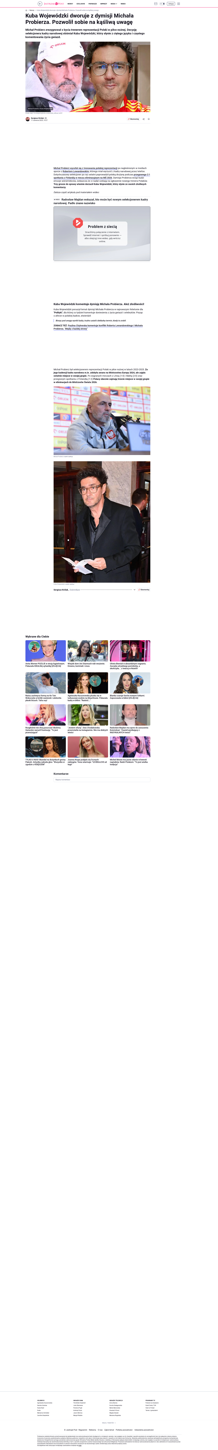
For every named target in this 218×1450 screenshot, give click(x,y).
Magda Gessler (114, 1413)
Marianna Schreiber (43, 1413)
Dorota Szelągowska (115, 1405)
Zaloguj (171, 4)
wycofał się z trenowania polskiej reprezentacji (93, 168)
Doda (39, 1410)
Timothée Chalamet (79, 1403)
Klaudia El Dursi (114, 1410)
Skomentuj (134, 119)
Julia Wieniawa (78, 1405)
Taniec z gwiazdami (152, 1410)
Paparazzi (93, 4)
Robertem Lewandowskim (76, 171)
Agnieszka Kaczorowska (44, 1403)
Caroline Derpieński (43, 1415)
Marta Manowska (114, 1408)
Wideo (123, 4)
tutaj (80, 1445)
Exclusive (81, 4)
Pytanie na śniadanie (152, 1403)
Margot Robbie (77, 1415)
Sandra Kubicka (42, 1405)
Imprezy (103, 4)
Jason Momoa (77, 1413)
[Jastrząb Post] (56, 4)
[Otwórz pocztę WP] (156, 4)
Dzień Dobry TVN (151, 1405)
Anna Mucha (113, 1403)
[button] (162, 3)
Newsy (70, 4)
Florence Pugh (77, 1408)
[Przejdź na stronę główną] (40, 5)
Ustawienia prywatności (144, 1430)
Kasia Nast (40, 1408)
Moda (113, 4)
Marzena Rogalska (115, 1415)
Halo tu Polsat (150, 1408)
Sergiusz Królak (37, 118)
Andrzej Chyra (77, 1410)
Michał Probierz (61, 168)
